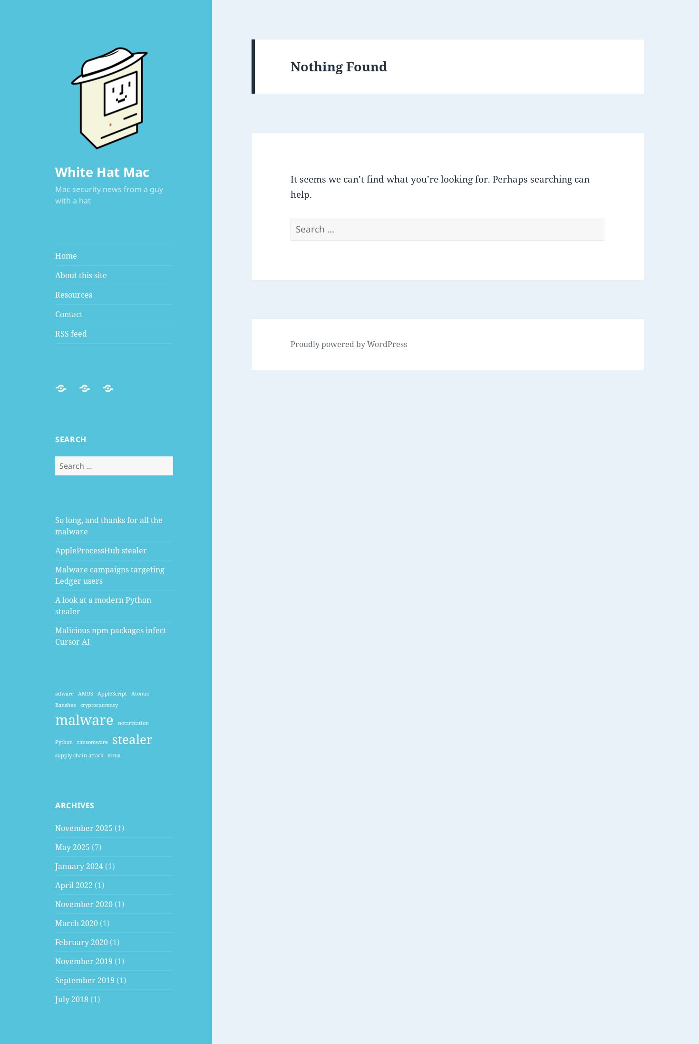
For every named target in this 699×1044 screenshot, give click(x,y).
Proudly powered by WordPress (349, 344)
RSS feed (71, 334)
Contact (69, 314)
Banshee (65, 705)
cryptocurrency (99, 705)
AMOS (85, 693)
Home (66, 256)
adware (64, 693)
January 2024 (79, 866)
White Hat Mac (102, 172)
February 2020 (81, 942)
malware (84, 719)
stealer (132, 739)
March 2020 (76, 923)
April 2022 (74, 885)
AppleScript (112, 693)
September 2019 (85, 980)
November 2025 (84, 828)
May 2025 (72, 847)
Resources (73, 295)
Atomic (140, 693)
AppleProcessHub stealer (101, 550)
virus (113, 755)
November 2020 (84, 904)
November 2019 (84, 961)
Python (64, 742)
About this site (81, 275)
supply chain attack (79, 755)
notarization (133, 723)
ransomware (92, 742)
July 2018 (71, 999)
